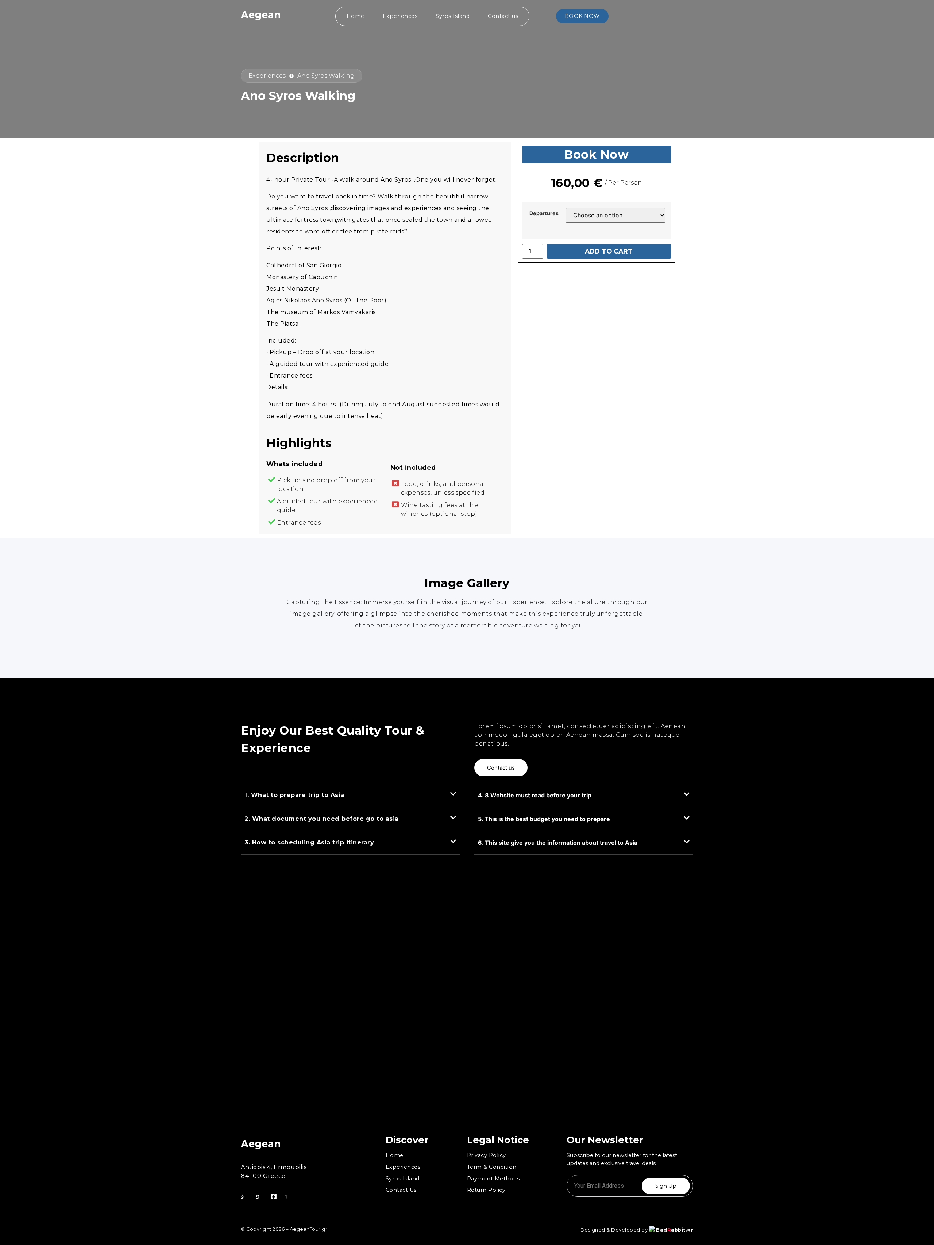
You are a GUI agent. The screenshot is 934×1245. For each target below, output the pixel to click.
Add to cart (609, 251)
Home (355, 16)
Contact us (503, 16)
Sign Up (665, 1186)
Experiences (400, 16)
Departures (544, 213)
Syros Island (453, 16)
